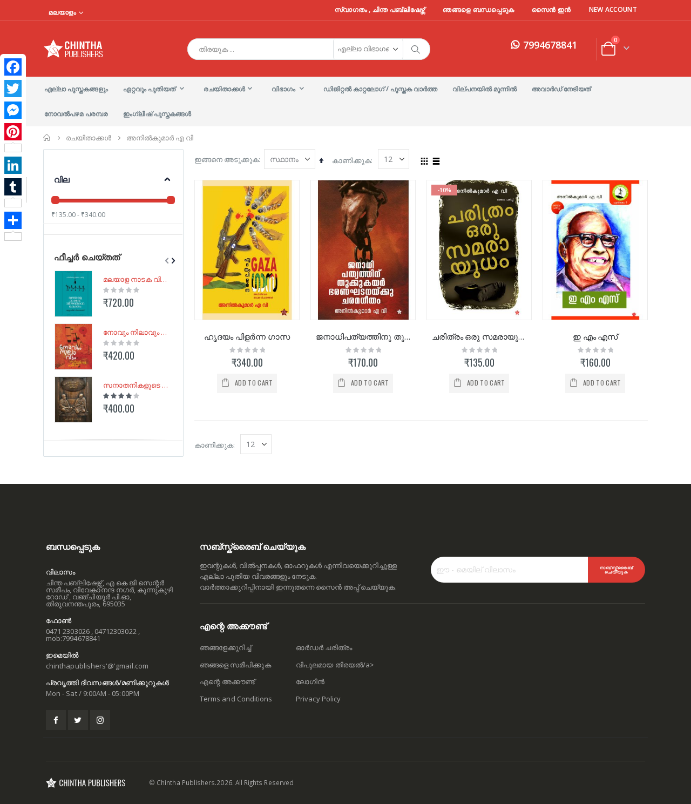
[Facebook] (13, 67)
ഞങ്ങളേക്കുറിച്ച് (225, 647)
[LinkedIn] (13, 165)
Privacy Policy (318, 699)
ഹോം (47, 138)
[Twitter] (13, 88)
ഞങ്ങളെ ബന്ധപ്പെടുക (478, 9)
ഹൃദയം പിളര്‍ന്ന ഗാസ (246, 336)
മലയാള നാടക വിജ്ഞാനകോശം (135, 279)
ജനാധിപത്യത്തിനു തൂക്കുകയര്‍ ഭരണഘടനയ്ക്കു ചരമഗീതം (363, 336)
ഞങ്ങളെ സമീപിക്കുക (235, 665)
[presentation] (172, 261)
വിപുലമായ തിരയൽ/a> (335, 665)
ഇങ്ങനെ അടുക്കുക (226, 159)
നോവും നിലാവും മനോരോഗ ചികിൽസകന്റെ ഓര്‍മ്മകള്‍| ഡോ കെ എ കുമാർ (135, 332)
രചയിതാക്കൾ (88, 137)
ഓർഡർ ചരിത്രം (324, 647)
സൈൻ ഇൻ (551, 9)
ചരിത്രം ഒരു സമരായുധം (479, 336)
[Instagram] (100, 720)
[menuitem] (76, 89)
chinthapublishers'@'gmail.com (97, 666)
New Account (613, 9)
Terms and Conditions (236, 699)
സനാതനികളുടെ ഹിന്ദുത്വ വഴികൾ (135, 385)
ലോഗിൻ (310, 681)
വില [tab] (62, 179)
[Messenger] (13, 110)
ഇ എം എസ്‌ (595, 336)
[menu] (345, 101)
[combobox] (308, 49)
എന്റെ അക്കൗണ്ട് (227, 681)
